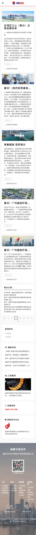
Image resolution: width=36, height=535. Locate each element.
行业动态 (8, 337)
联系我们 (5, 490)
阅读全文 (8, 64)
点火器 (21, 495)
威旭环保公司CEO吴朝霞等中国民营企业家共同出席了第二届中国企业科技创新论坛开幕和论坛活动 (17, 309)
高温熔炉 (31, 492)
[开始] (4, 318)
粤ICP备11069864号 (19, 521)
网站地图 (5, 493)
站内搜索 (13, 490)
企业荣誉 (5, 488)
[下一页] (31, 318)
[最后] (18, 321)
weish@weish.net (9, 512)
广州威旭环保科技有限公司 (21, 519)
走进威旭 (5, 486)
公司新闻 (8, 333)
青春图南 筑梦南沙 (15, 144)
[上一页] (8, 318)
